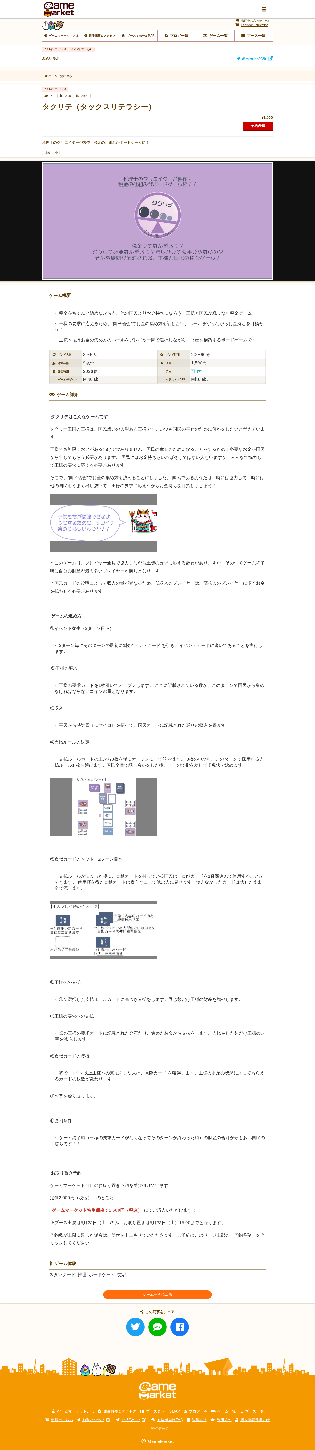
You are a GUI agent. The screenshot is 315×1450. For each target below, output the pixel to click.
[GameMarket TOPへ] (157, 1391)
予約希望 (258, 126)
